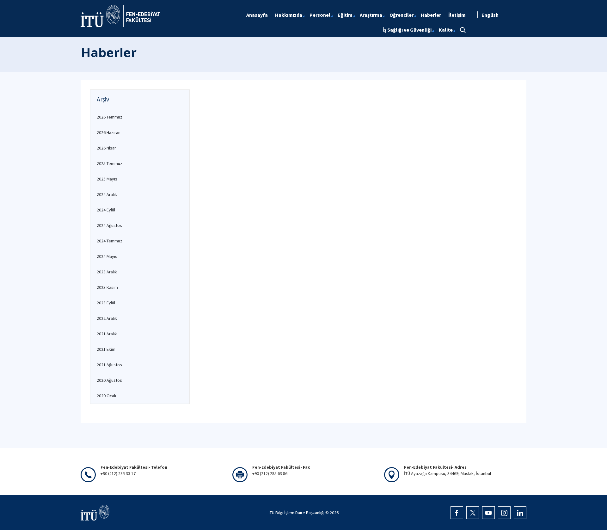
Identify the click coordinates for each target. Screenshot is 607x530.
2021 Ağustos (109, 365)
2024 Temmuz (109, 241)
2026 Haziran (108, 132)
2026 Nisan (107, 148)
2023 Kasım (107, 287)
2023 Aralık (107, 272)
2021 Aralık (107, 334)
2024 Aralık (107, 194)
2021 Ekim (106, 349)
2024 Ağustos (109, 225)
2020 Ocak (106, 396)
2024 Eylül (106, 210)
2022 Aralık (107, 318)
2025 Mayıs (107, 179)
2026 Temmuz (109, 117)
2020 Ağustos (109, 380)
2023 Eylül (106, 303)
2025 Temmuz (109, 163)
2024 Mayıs (107, 256)
